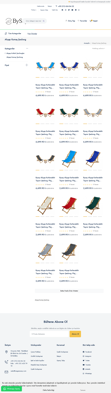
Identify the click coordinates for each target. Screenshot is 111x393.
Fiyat (7, 65)
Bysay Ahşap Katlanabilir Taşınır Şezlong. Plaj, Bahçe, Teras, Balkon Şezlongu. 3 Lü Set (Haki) (69, 133)
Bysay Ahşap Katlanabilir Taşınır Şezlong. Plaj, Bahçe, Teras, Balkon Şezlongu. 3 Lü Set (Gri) (93, 133)
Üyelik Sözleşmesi (36, 369)
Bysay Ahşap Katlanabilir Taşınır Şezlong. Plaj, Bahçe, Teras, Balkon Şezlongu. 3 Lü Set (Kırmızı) (45, 133)
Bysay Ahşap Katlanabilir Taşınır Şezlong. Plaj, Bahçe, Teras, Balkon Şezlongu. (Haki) (93, 226)
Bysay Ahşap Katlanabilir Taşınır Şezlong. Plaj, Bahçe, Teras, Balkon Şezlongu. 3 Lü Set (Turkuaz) (45, 86)
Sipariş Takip (44, 10)
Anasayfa (87, 43)
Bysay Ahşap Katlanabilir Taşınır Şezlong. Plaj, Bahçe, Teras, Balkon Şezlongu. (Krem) (45, 226)
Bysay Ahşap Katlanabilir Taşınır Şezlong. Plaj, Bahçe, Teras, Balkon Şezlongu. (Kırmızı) (69, 226)
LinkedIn (87, 369)
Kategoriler (10, 48)
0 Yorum (48, 92)
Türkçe (33, 10)
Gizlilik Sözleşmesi (37, 356)
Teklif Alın (55, 10)
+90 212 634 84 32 (18, 361)
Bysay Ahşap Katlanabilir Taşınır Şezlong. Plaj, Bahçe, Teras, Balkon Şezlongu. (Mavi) (93, 179)
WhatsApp (88, 373)
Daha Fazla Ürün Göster (69, 291)
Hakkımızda (40, 6)
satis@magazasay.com (18, 371)
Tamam (82, 390)
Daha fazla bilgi (48, 390)
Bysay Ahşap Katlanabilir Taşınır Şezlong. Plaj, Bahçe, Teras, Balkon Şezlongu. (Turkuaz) (69, 179)
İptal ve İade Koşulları (37, 360)
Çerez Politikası (35, 352)
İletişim (50, 6)
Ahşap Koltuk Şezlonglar (15, 53)
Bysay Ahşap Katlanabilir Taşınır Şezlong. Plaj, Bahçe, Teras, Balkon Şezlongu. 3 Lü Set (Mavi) (69, 86)
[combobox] (98, 48)
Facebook (88, 352)
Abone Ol (75, 334)
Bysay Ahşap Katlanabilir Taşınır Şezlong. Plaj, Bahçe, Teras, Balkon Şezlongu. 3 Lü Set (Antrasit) (45, 179)
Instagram (88, 356)
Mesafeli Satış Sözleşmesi (39, 365)
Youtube (88, 365)
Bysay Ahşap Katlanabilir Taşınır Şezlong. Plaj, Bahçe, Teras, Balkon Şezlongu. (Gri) (45, 272)
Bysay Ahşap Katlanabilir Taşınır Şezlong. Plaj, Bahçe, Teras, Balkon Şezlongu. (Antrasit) (69, 272)
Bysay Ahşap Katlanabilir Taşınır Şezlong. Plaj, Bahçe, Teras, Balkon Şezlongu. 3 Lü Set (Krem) (93, 86)
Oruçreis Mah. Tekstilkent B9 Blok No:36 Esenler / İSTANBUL (19, 353)
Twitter (87, 360)
